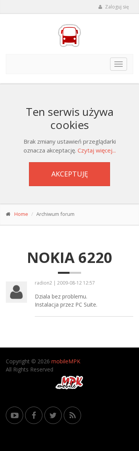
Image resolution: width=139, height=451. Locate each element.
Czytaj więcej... (97, 150)
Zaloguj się (116, 6)
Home (21, 213)
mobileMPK (65, 361)
